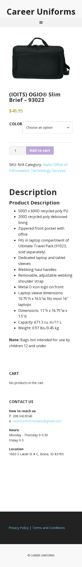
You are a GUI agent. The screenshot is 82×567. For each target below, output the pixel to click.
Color (15, 123)
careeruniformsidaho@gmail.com (37, 421)
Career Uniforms (41, 11)
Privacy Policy (19, 528)
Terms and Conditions (48, 528)
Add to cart (40, 150)
